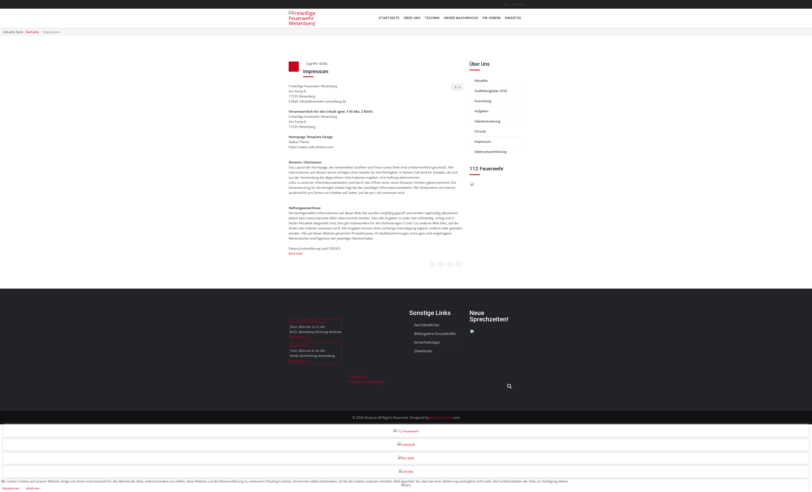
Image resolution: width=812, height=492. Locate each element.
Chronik (480, 131)
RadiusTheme (440, 417)
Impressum (482, 141)
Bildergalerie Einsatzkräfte (434, 333)
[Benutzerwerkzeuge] (457, 87)
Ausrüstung (482, 101)
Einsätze (513, 18)
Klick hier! (296, 253)
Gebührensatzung (487, 121)
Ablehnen (33, 488)
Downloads (422, 351)
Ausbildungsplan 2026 (490, 91)
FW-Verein (492, 18)
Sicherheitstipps (426, 342)
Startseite (389, 18)
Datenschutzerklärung (490, 151)
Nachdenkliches (426, 325)
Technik (432, 18)
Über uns (412, 18)
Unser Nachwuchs (461, 18)
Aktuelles (481, 80)
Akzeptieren (11, 488)
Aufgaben (481, 111)
